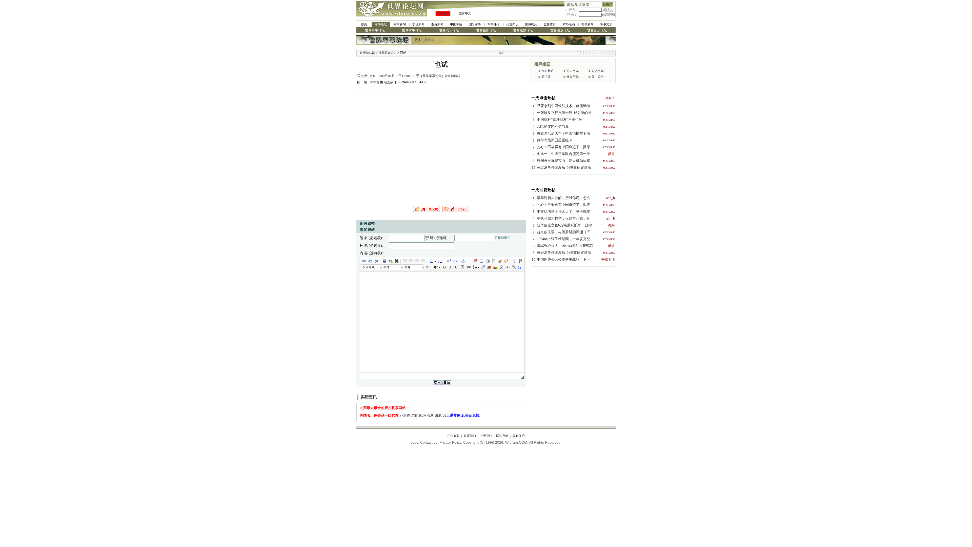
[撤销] (369, 261)
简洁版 (546, 77)
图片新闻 (437, 24)
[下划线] (456, 267)
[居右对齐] (416, 261)
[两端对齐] (423, 261)
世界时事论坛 (412, 30)
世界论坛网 (367, 53)
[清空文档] (493, 261)
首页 (364, 24)
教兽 (373, 76)
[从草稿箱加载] (520, 261)
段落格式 (368, 267)
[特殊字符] (519, 267)
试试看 (375, 82)
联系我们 (470, 436)
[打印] (384, 261)
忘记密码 (598, 71)
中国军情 (456, 24)
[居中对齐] (410, 261)
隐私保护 (518, 436)
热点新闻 (418, 24)
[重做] (375, 261)
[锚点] (462, 261)
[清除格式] (482, 267)
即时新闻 (400, 24)
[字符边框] (462, 267)
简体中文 (443, 13)
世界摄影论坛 (486, 30)
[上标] (448, 261)
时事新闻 (587, 24)
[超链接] (507, 267)
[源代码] (363, 261)
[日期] (475, 261)
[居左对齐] (404, 261)
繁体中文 (465, 13)
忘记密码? (608, 14)
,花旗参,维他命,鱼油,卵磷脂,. (420, 415)
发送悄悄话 (452, 76)
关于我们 (486, 436)
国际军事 (475, 24)
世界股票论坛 (523, 30)
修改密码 (572, 77)
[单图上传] (489, 267)
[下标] (454, 261)
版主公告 (598, 77)
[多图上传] (495, 267)
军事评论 (494, 24)
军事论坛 (381, 24)
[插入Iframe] (487, 261)
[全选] (514, 261)
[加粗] (444, 267)
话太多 (388, 82)
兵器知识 (512, 24)
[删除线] (468, 267)
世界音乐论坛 (597, 30)
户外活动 (569, 24)
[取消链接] (513, 267)
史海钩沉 (531, 24)
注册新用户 (502, 238)
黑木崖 (429, 40)
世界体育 (550, 24)
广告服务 (453, 436)
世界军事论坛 (375, 30)
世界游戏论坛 (560, 30)
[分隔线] (469, 261)
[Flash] (501, 267)
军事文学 (606, 24)
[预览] (390, 261)
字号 (407, 267)
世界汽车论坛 (449, 30)
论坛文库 (572, 71)
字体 (386, 267)
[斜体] (450, 267)
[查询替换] (396, 261)
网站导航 (502, 436)
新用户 (607, 4)
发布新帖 (547, 71)
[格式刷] (499, 261)
